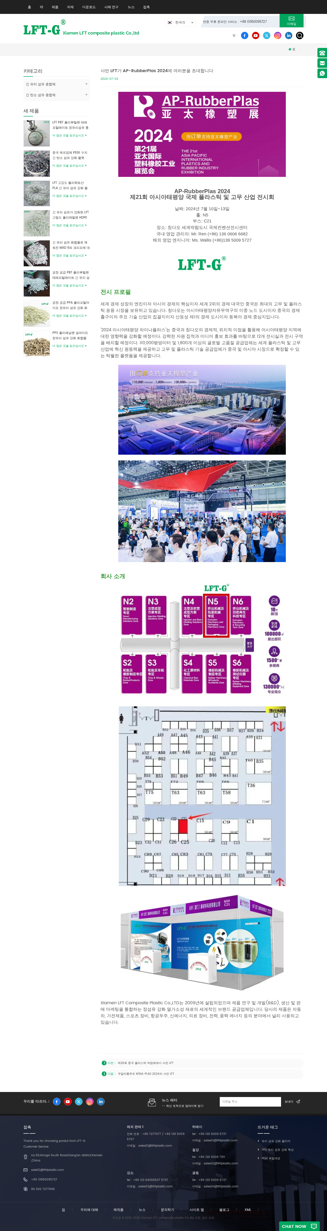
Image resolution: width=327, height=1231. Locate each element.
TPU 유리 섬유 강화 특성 (278, 1150)
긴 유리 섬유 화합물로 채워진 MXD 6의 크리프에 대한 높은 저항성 (71, 245)
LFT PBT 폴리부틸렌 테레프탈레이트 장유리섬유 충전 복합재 (70, 125)
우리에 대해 (89, 1210)
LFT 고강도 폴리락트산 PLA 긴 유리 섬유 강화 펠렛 (70, 185)
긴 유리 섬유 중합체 (41, 84)
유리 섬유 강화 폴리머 (276, 1141)
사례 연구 (111, 7)
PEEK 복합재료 (271, 1158)
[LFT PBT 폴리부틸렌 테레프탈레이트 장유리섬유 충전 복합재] (37, 133)
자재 (70, 7)
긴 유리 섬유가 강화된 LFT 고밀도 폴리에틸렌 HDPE (70, 215)
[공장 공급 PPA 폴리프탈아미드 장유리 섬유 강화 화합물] (37, 313)
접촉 (146, 7)
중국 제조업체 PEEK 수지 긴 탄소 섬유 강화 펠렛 (69, 155)
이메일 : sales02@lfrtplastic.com (215, 1163)
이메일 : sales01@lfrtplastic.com (149, 1146)
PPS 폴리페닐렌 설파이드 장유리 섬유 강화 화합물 (70, 336)
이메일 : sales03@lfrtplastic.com (150, 1186)
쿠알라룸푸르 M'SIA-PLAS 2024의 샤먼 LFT (146, 1074)
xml (248, 1210)
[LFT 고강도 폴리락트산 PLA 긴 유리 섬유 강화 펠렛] (37, 193)
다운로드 (89, 7)
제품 (55, 7)
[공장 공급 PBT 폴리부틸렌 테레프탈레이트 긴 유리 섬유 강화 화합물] (37, 283)
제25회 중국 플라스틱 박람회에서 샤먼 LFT (146, 1063)
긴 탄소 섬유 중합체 (41, 95)
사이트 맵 (197, 1210)
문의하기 (167, 1210)
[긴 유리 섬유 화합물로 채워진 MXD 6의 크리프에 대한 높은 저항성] (37, 253)
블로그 (224, 1210)
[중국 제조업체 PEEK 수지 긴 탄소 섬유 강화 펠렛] (37, 163)
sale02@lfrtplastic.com (47, 1170)
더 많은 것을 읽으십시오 (68, 135)
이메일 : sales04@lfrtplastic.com (215, 1186)
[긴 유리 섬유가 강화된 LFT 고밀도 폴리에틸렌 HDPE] (37, 223)
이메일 (291, 24)
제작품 (118, 1210)
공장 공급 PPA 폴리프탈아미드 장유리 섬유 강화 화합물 (70, 305)
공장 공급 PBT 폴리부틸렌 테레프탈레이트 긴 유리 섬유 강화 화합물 (71, 275)
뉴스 (131, 7)
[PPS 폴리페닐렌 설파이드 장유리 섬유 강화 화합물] (37, 343)
